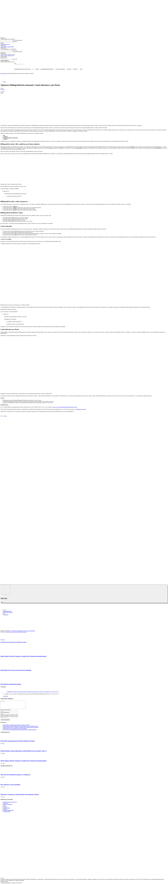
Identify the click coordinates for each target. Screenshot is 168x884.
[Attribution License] (84, 582)
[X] (7, 96)
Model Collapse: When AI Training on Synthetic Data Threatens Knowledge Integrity (24, 656)
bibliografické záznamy (8, 612)
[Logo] (5, 69)
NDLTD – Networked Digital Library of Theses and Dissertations (21, 630)
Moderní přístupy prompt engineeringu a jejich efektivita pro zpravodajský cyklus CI (20, 726)
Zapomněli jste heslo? (5, 44)
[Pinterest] (12, 96)
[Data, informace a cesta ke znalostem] (4, 782)
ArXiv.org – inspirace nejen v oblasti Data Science (16, 632)
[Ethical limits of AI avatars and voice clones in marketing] (8, 667)
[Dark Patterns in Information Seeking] (8, 681)
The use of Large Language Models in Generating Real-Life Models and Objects (20, 729)
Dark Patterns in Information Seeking (11, 684)
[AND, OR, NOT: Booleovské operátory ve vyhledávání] (4, 772)
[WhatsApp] (17, 96)
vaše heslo (15, 41)
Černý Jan (3, 89)
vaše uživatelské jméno (17, 40)
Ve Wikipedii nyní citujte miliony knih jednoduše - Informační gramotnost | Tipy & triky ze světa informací (28, 691)
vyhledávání (5, 614)
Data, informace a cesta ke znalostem (10, 784)
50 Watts (5, 416)
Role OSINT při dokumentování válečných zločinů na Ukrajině (16, 724)
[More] (21, 96)
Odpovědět (5, 696)
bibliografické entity (7, 611)
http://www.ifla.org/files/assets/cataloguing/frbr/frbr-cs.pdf (65, 407)
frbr (4, 613)
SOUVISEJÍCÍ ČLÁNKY (6, 642)
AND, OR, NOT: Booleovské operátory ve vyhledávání (15, 774)
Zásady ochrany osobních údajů (7, 46)
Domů (2, 73)
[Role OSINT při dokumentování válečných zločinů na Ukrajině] (4, 738)
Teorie (4, 73)
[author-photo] (4, 638)
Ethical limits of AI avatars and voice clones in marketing (16, 670)
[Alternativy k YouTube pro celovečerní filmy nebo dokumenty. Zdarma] (4, 791)
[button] (81, 69)
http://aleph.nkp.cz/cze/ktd (80, 409)
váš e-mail (15, 50)
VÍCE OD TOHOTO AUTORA (19, 642)
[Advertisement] (24, 77)
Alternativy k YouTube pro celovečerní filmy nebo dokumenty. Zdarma (20, 794)
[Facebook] (3, 96)
